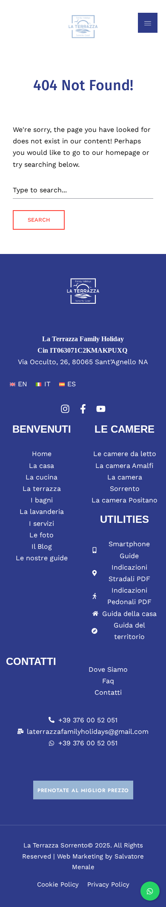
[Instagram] (65, 409)
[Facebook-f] (83, 409)
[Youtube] (101, 409)
